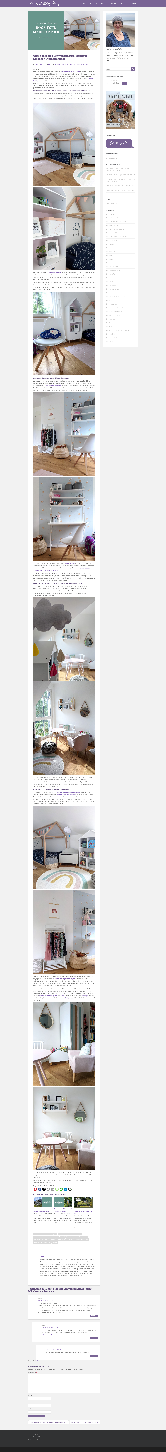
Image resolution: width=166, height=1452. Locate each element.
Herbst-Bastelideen (115, 270)
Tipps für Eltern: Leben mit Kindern (120, 330)
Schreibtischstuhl (70, 563)
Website (30, 1409)
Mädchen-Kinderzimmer (70, 1237)
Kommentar (32, 1373)
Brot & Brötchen (114, 240)
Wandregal (85, 996)
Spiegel (62, 996)
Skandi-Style (70, 1239)
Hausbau (47, 1234)
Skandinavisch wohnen (116, 323)
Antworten (94, 1315)
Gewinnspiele (113, 263)
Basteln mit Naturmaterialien (118, 236)
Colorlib (123, 1450)
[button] (35, 1189)
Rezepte (92, 3)
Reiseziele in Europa (115, 311)
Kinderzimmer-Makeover (54, 272)
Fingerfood (112, 251)
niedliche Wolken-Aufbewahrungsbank (68, 792)
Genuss (111, 259)
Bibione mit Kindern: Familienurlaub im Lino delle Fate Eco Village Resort (120, 175)
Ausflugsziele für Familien (117, 218)
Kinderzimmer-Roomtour (40, 1237)
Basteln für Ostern (114, 225)
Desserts (111, 244)
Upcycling (112, 334)
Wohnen (113, 3)
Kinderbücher (113, 285)
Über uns (133, 3)
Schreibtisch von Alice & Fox (53, 386)
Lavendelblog (96, 1450)
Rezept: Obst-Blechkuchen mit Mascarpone (120, 190)
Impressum (104, 1450)
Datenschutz (110, 1450)
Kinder (111, 281)
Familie (84, 3)
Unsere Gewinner (111, 158)
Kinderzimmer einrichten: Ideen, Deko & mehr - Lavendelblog (54, 1361)
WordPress (135, 1450)
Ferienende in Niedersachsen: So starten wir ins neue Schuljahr (120, 180)
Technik (111, 326)
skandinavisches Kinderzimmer (42, 1242)
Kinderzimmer (78, 64)
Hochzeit (111, 278)
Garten (111, 255)
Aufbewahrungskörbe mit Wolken (66, 795)
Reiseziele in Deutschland (117, 308)
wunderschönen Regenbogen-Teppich (64, 979)
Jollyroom (54, 1234)
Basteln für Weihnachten (117, 229)
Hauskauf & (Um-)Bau (67, 64)
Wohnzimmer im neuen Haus (71, 72)
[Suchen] (133, 69)
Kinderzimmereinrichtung (55, 1237)
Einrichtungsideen (38, 1234)
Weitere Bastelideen (115, 338)
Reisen (111, 300)
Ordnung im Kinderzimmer (41, 1239)
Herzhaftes (112, 274)
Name (30, 1395)
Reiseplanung (113, 304)
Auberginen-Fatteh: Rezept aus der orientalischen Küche (117, 169)
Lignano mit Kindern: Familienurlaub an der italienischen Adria (120, 186)
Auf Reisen (103, 3)
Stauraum (54, 1242)
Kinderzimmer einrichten (74, 1234)
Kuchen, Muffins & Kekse (117, 296)
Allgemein (57, 64)
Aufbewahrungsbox (51, 996)
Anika (49, 64)
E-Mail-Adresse (33, 1402)
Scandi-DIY (112, 319)
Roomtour (52, 1239)
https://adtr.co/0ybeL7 (48, 1335)
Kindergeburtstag (114, 289)
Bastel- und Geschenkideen (117, 221)
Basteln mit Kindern (115, 233)
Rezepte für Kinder (115, 315)
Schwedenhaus (61, 1239)
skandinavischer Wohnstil (81, 1239)
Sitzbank (41, 996)
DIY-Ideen (123, 3)
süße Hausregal (68, 998)
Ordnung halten (83, 1237)
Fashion (111, 248)
